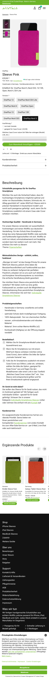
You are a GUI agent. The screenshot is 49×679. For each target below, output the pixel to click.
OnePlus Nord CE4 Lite (27, 100)
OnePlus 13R (23, 112)
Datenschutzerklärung (11, 599)
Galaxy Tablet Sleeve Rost (35, 489)
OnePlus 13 (9, 112)
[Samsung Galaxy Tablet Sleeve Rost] (36, 470)
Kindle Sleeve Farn (9, 489)
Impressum (7, 602)
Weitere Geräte (8, 541)
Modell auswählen (9, 503)
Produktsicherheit (9, 591)
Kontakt (34, 402)
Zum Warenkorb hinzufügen (24, 144)
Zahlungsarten (8, 580)
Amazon (5, 486)
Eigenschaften (15, 247)
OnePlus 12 (9, 100)
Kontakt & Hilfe (8, 572)
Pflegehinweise (8, 583)
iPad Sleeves (7, 530)
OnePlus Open (27, 106)
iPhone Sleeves (9, 526)
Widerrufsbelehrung (10, 595)
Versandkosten (17, 81)
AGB (4, 587)
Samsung (28, 486)
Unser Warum (8, 555)
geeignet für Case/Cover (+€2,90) (15, 129)
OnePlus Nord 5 (30, 118)
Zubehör (6, 537)
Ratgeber (6, 562)
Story (4, 558)
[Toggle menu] (44, 8)
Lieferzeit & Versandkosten (13, 576)
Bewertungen (6, 3)
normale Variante (10, 126)
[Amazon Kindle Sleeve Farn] (13, 470)
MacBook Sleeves (10, 534)
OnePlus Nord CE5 (11, 118)
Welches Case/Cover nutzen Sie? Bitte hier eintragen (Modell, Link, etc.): (23, 133)
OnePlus (5, 71)
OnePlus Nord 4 (10, 106)
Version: (5, 95)
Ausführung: (7, 123)
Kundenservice (20, 423)
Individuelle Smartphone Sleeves (25, 400)
